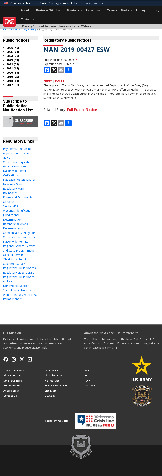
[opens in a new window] (14, 359)
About (25, 10)
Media (125, 10)
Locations (93, 10)
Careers (112, 10)
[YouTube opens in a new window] (30, 359)
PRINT (47, 81)
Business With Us (48, 10)
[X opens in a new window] (21, 359)
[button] (89, 3)
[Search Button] (157, 10)
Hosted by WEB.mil (56, 421)
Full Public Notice (82, 109)
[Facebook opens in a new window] (5, 359)
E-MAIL (60, 81)
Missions (73, 10)
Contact (26, 19)
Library (141, 10)
